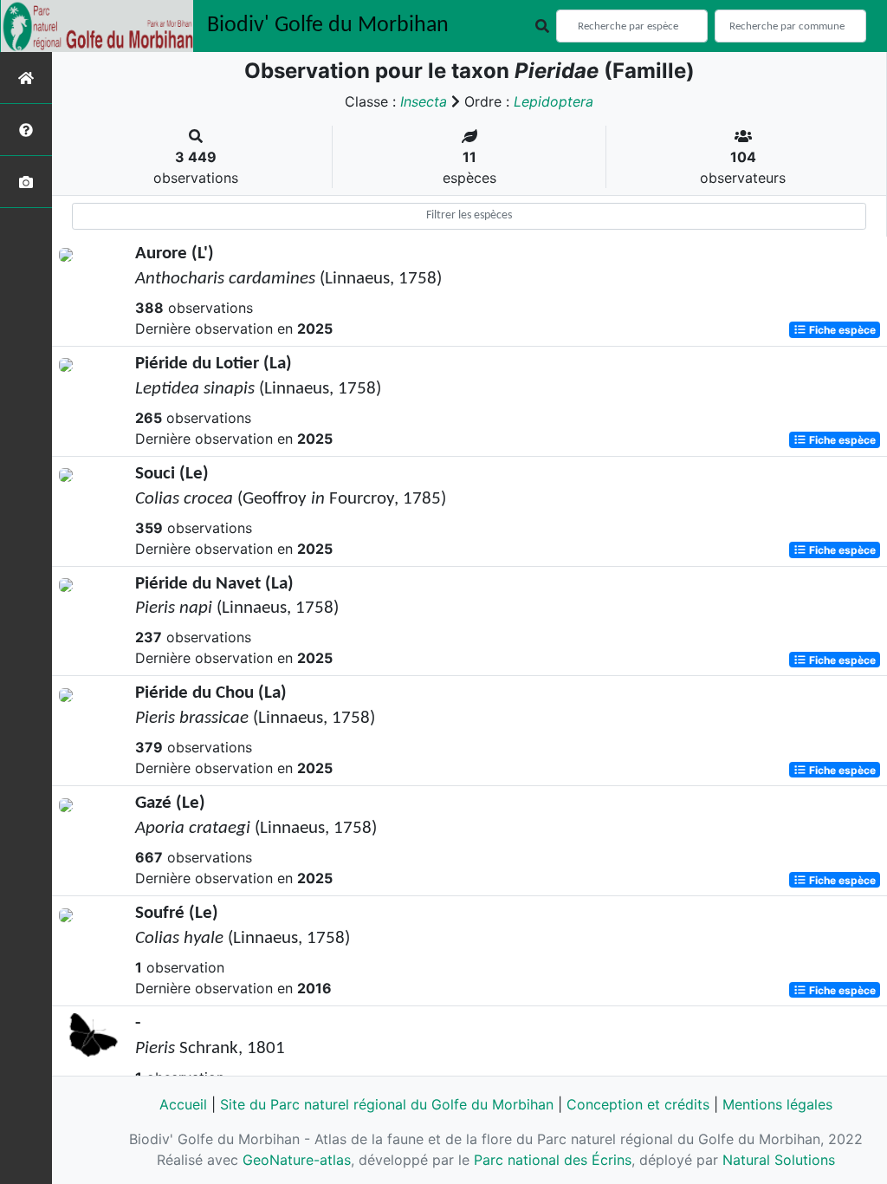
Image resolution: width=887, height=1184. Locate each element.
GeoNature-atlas (297, 1159)
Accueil (183, 1104)
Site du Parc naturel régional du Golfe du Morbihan (387, 1104)
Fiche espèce (841, 329)
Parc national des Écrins (552, 1159)
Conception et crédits (638, 1104)
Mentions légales (777, 1104)
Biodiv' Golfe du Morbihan (328, 25)
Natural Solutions (778, 1159)
